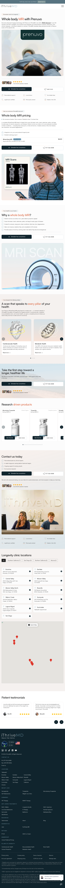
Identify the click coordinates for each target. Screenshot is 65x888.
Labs (3, 827)
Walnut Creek (5, 780)
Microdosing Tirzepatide (49, 791)
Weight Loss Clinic (27, 793)
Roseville (26, 777)
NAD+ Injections (47, 807)
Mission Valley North (18, 777)
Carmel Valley (27, 775)
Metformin (25, 812)
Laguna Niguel (27, 780)
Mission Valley (5, 777)
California (26, 782)
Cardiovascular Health (7, 847)
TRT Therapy (5, 800)
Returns (51, 855)
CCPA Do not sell (37, 858)
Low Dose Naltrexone (7, 809)
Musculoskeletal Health (28, 847)
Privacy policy (5, 855)
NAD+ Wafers (5, 807)
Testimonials (5, 820)
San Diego (15, 782)
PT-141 (3, 834)
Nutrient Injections (48, 809)
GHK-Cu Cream (27, 834)
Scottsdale (4, 782)
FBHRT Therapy (26, 800)
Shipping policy (21, 858)
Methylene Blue (47, 812)
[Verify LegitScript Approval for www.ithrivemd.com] (4, 744)
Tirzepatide (25, 791)
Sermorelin (4, 812)
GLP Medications (6, 793)
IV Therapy (25, 809)
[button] (61, 339)
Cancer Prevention (6, 849)
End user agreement (7, 858)
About (24, 820)
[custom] (2, 750)
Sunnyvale (15, 780)
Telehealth (4, 772)
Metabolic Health (27, 849)
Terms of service (37, 855)
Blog (44, 820)
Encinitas (4, 775)
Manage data (52, 858)
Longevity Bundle (27, 807)
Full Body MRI (26, 827)
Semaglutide (5, 791)
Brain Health (46, 847)
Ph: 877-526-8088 (6, 760)
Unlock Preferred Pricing (8, 840)
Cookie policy (21, 855)
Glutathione (5, 814)
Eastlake (15, 775)
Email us (4, 765)
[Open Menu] (62, 6)
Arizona (3, 785)
